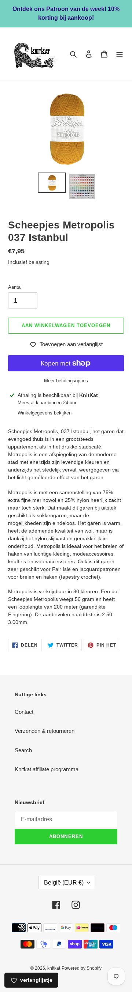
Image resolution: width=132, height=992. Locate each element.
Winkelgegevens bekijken (45, 413)
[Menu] (119, 54)
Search (23, 750)
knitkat (53, 968)
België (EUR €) (64, 882)
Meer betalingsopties (66, 380)
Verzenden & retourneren (44, 731)
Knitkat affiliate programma (46, 769)
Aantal (15, 287)
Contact (24, 712)
